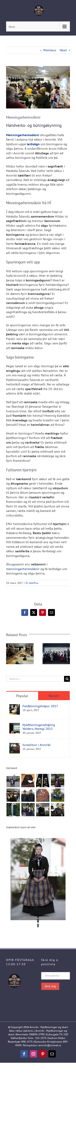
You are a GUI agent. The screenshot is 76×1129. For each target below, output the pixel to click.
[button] (9, 654)
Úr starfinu (32, 582)
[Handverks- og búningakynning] (13, 795)
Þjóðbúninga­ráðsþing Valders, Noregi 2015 (38, 727)
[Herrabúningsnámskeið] (28, 795)
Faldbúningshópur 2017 (40, 706)
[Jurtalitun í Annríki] (14, 745)
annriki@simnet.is (50, 1045)
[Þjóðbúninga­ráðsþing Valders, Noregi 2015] (14, 725)
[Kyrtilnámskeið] (57, 795)
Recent (54, 695)
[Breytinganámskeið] (28, 780)
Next (63, 50)
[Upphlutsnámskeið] (57, 809)
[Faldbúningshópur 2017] (14, 706)
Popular (22, 695)
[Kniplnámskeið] (43, 795)
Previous (49, 50)
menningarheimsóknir (23, 569)
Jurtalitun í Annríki (36, 745)
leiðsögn (33, 144)
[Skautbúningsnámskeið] (43, 809)
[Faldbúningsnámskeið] (57, 780)
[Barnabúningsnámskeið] (13, 780)
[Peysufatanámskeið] (28, 809)
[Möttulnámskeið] (13, 809)
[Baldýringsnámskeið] (43, 780)
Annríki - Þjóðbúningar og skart (49, 1027)
